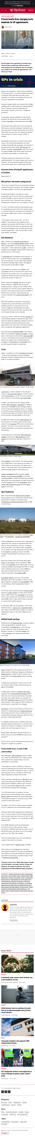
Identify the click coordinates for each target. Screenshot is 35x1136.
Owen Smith (13, 342)
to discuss (13, 424)
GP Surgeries (24, 879)
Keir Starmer (24, 147)
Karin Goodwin (13, 982)
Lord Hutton (5, 392)
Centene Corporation (26, 353)
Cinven (3, 562)
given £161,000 (28, 336)
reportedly (6, 256)
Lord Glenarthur (15, 627)
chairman (9, 633)
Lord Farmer (9, 396)
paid (28, 262)
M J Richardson (10, 536)
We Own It (26, 779)
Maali (26, 1130)
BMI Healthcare (20, 437)
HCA (2, 241)
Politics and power (7, 16)
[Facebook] (2, 1091)
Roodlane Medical (19, 243)
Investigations (5, 1121)
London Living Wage (22, 295)
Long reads (23, 1121)
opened (3, 439)
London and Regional (7, 474)
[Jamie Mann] (2, 27)
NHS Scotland (5, 887)
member (24, 631)
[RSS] (9, 1091)
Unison (7, 891)
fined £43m (12, 565)
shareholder (23, 482)
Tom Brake (4, 709)
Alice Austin (4, 982)
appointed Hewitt (26, 608)
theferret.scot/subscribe (10, 857)
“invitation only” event (23, 691)
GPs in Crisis (8, 876)
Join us (30, 10)
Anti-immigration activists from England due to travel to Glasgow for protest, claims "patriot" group (16, 1073)
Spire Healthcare (22, 889)
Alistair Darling (25, 876)
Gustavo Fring (20, 844)
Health (14, 876)
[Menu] (2, 10)
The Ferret (8, 1130)
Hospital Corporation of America (20, 881)
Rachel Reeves (17, 149)
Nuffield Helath (14, 887)
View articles (14, 920)
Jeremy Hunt (17, 608)
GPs (30, 879)
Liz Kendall (23, 342)
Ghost (22, 1130)
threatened (26, 258)
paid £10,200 (25, 582)
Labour (19, 876)
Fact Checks (15, 1121)
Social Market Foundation (19, 694)
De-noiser (4, 1124)
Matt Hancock (25, 420)
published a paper (13, 700)
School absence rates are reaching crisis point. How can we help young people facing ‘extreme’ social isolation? (16, 1010)
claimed (16, 282)
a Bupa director (17, 676)
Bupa (12, 562)
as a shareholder (26, 398)
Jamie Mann (8, 27)
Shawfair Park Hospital (23, 495)
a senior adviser (12, 592)
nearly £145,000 (17, 476)
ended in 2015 (22, 573)
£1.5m (19, 415)
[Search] (5, 10)
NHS (31, 104)
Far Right (4, 1068)
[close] (33, 4)
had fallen (10, 121)
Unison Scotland (16, 755)
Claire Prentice (5, 1015)
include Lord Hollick (21, 334)
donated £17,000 (18, 331)
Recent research (6, 796)
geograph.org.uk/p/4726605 (22, 536)
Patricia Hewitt (28, 590)
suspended (21, 595)
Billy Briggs (4, 1045)
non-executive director (15, 394)
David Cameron (5, 879)
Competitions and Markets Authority (12, 502)
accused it (28, 316)
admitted (7, 461)
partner (9, 482)
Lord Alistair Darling (7, 577)
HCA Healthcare (5, 881)
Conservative (29, 878)
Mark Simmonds (12, 405)
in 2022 (24, 247)
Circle (3, 353)
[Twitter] (6, 1091)
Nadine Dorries (5, 674)
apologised (20, 405)
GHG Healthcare (15, 879)
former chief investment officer (11, 484)
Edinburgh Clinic (17, 623)
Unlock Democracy (26, 711)
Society (22, 874)
